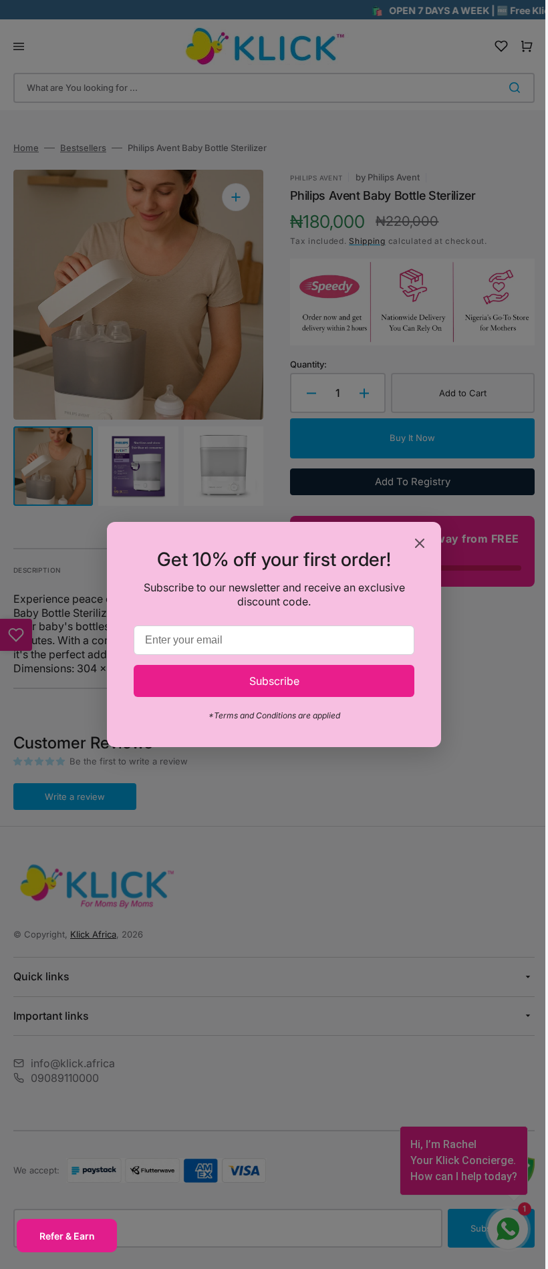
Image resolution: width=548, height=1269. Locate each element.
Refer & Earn (67, 1236)
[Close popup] (415, 544)
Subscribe (269, 681)
